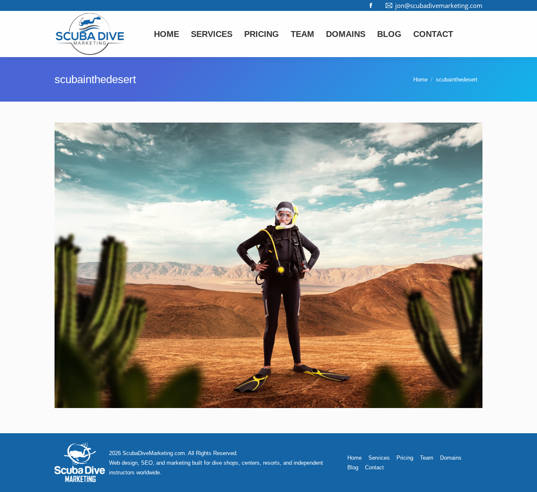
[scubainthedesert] (268, 265)
